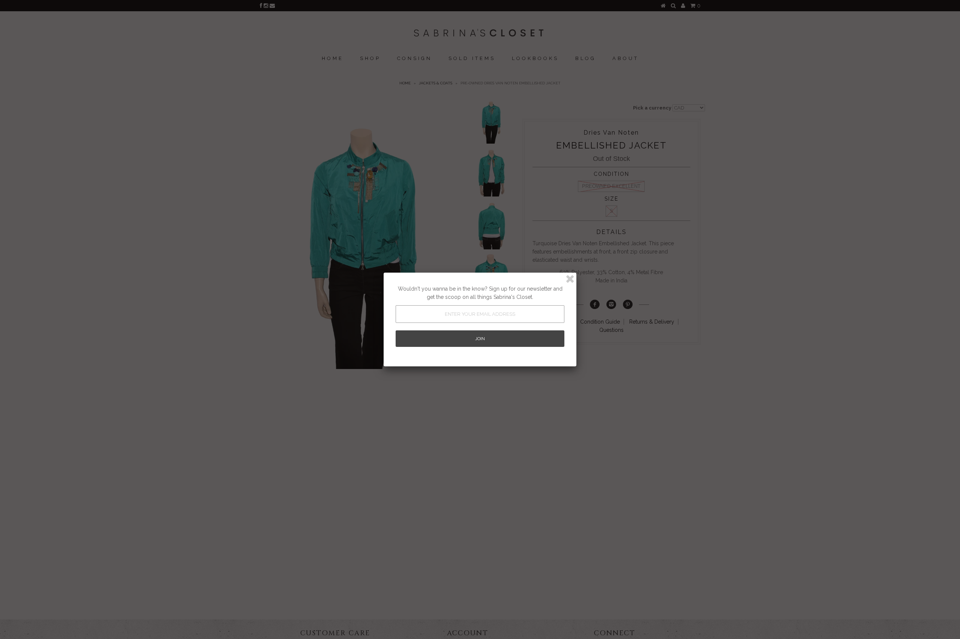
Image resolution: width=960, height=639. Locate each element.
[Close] (570, 279)
